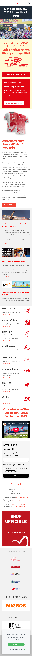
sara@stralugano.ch (19, 502)
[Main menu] (2, 2)
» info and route (7, 303)
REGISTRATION (16, 74)
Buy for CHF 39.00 (9, 204)
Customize (16, 639)
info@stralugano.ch (22, 498)
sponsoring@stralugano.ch (20, 500)
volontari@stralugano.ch (20, 506)
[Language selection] (29, 2)
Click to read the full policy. (16, 638)
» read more (5, 243)
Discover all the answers (14, 103)
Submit (16, 476)
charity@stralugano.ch (19, 504)
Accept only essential (16, 649)
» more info (5, 276)
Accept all (16, 644)
